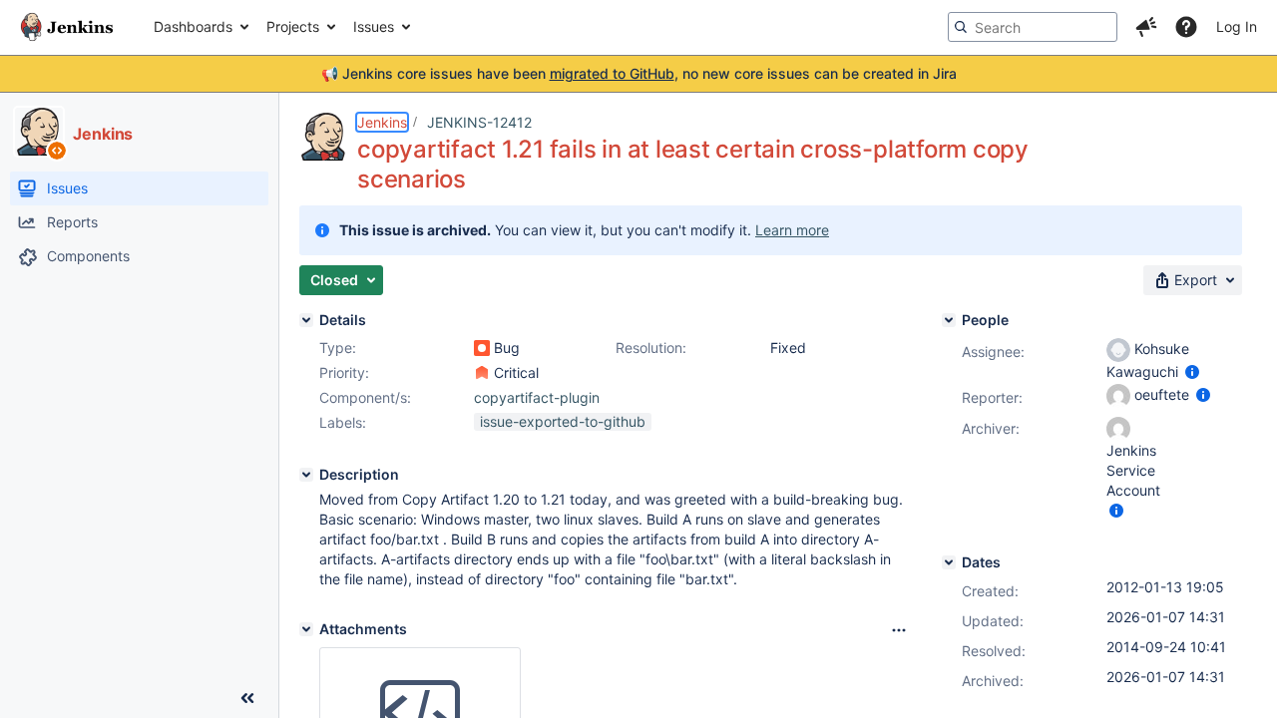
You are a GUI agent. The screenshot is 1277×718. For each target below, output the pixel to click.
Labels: (342, 422)
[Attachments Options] (899, 630)
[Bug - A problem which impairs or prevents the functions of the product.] (482, 348)
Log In (1236, 26)
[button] (1146, 27)
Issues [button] (373, 26)
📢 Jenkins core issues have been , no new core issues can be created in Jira (639, 73)
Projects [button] (292, 26)
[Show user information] (1192, 371)
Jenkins (382, 122)
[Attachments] (306, 629)
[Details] (306, 320)
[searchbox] (1032, 27)
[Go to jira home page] (67, 27)
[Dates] (949, 562)
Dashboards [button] (193, 26)
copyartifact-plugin (537, 397)
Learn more (792, 229)
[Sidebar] (247, 698)
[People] (949, 320)
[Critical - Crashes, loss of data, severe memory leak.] (482, 373)
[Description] (306, 475)
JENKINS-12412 (479, 122)
